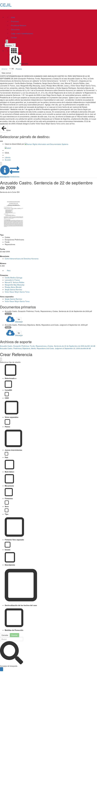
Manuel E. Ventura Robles (14, 282)
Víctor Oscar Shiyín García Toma (17, 292)
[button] (5, 171)
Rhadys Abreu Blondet (13, 287)
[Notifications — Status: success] (7, 41)
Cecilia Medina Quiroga (13, 277)
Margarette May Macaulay (14, 285)
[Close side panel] (1, 163)
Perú (9, 270)
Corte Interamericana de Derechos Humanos (21, 258)
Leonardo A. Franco (12, 280)
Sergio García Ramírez (13, 289)
